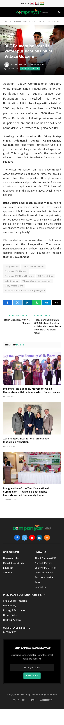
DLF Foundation (45, 276)
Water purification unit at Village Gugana (25, 290)
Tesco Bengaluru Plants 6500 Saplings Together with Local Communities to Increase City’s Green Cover (47, 326)
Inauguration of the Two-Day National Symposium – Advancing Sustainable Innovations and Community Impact (26, 492)
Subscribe (32, 676)
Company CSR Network (16, 271)
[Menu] (5, 12)
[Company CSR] (32, 12)
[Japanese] (32, 3)
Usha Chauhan (11, 281)
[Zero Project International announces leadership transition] (32, 418)
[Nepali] (37, 3)
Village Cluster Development (37, 281)
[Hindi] (42, 3)
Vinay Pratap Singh (14, 286)
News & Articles (30, 69)
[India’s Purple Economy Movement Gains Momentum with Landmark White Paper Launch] (32, 368)
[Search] (59, 12)
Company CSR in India (33, 266)
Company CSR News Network (19, 276)
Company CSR (20, 64)
